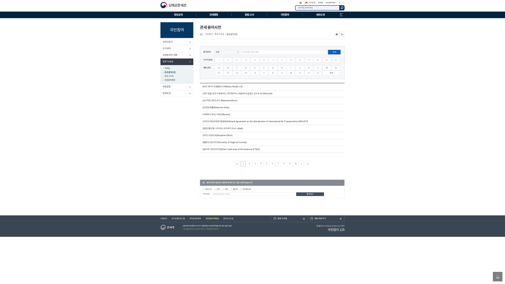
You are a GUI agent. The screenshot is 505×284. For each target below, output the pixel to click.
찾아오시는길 (228, 219)
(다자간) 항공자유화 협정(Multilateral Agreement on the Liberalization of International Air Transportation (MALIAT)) (255, 121)
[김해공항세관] (173, 6)
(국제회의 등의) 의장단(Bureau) (216, 114)
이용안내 (163, 219)
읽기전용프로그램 (178, 219)
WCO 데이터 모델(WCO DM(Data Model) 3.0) (223, 86)
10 (296, 164)
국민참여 (208, 34)
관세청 (320, 3)
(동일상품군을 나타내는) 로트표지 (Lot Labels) (223, 128)
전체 (331, 73)
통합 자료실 (168, 61)
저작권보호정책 (195, 219)
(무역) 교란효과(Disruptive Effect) (218, 135)
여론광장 (167, 86)
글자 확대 (339, 2)
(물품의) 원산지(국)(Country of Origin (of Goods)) (225, 142)
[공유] (342, 34)
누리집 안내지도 (341, 15)
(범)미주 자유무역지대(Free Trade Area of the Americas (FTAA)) (231, 149)
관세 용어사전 (170, 72)
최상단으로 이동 (497, 276)
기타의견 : (206, 194)
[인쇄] (336, 34)
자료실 (167, 68)
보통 (226, 189)
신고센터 (167, 48)
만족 (218, 189)
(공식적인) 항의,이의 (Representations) (220, 100)
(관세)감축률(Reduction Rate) (216, 107)
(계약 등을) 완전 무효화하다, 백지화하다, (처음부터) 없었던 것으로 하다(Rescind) (237, 93)
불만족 (235, 189)
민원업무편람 (170, 80)
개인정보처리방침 (212, 218)
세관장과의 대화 (170, 55)
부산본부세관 (330, 3)
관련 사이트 (169, 76)
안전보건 (167, 93)
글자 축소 (343, 2)
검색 (342, 8)
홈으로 (300, 2)
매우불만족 (247, 189)
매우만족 (208, 189)
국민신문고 (168, 42)
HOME (201, 34)
